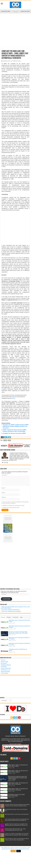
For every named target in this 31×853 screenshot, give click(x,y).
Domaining (3, 666)
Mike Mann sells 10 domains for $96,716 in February (18, 783)
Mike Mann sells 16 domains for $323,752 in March (18, 771)
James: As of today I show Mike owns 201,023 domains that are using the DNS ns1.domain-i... (17, 834)
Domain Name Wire (6, 668)
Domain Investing (5, 671)
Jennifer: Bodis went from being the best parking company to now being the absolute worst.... (17, 805)
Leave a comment (18, 61)
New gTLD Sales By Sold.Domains (11, 609)
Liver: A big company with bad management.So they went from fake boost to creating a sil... (17, 820)
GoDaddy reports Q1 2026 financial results (16, 795)
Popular (9, 617)
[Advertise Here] (15, 11)
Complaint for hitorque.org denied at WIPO (14, 433)
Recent (3, 617)
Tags (21, 617)
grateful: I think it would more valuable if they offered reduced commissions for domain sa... (16, 824)
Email (3, 492)
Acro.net (3, 660)
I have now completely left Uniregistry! (11, 611)
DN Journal (4, 663)
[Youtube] (19, 717)
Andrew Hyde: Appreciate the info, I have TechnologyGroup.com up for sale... (15, 829)
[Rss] (11, 717)
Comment (4, 475)
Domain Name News (6, 61)
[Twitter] (14, 717)
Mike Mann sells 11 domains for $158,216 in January (18, 789)
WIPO (9, 440)
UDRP (5, 440)
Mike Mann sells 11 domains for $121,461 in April (18, 765)
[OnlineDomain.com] (15, 4)
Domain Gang (4, 661)
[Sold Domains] (15, 445)
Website (4, 497)
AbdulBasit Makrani (6, 665)
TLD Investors (4, 673)
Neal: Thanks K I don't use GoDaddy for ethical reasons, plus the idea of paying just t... (17, 839)
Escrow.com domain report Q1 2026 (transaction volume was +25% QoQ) (18, 632)
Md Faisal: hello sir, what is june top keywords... (17, 814)
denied (13, 398)
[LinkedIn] (17, 717)
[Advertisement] (15, 29)
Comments (15, 617)
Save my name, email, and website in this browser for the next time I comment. (15, 502)
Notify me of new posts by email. (11, 507)
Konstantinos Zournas (6, 60)
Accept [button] (13, 851)
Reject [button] (18, 851)
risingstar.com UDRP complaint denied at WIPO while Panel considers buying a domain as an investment (15, 426)
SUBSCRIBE (6, 599)
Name (3, 488)
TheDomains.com (5, 669)
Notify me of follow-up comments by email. (14, 505)
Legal (11, 61)
